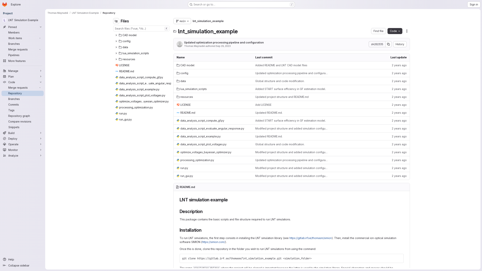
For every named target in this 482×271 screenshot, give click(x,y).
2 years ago (399, 65)
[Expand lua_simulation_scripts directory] (116, 53)
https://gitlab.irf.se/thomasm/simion (310, 238)
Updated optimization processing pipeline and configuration (224, 42)
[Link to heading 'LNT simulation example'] (230, 199)
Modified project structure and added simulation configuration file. (291, 128)
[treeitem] (142, 35)
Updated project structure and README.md (282, 96)
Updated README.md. (268, 112)
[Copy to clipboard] (399, 258)
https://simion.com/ (213, 242)
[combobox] (141, 28)
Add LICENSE (263, 104)
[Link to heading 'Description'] (205, 211)
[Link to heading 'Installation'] (203, 230)
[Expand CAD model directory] (116, 35)
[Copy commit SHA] (389, 44)
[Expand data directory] (116, 47)
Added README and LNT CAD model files (281, 65)
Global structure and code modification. (279, 81)
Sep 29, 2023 (223, 46)
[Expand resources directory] (116, 59)
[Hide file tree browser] (116, 21)
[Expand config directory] (116, 41)
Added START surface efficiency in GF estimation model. (290, 89)
